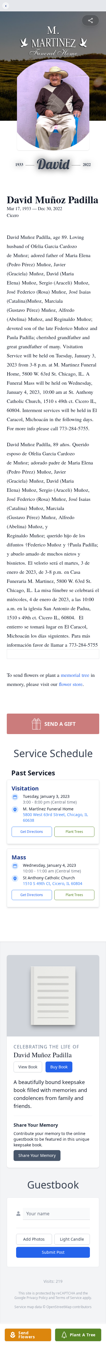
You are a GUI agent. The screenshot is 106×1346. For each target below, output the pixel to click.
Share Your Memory (37, 1155)
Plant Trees (74, 831)
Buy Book (59, 1067)
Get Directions (31, 831)
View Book (27, 1067)
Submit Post (53, 1252)
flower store (71, 684)
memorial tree (75, 674)
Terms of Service (68, 1297)
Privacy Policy (37, 1297)
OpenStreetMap (59, 1306)
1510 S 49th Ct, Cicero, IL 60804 (52, 883)
